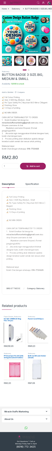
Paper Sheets (8, 316)
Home (4, 9)
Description (8, 184)
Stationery (16, 9)
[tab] (8, 185)
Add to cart (35, 166)
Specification (32, 184)
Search (38, 2)
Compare (21, 92)
